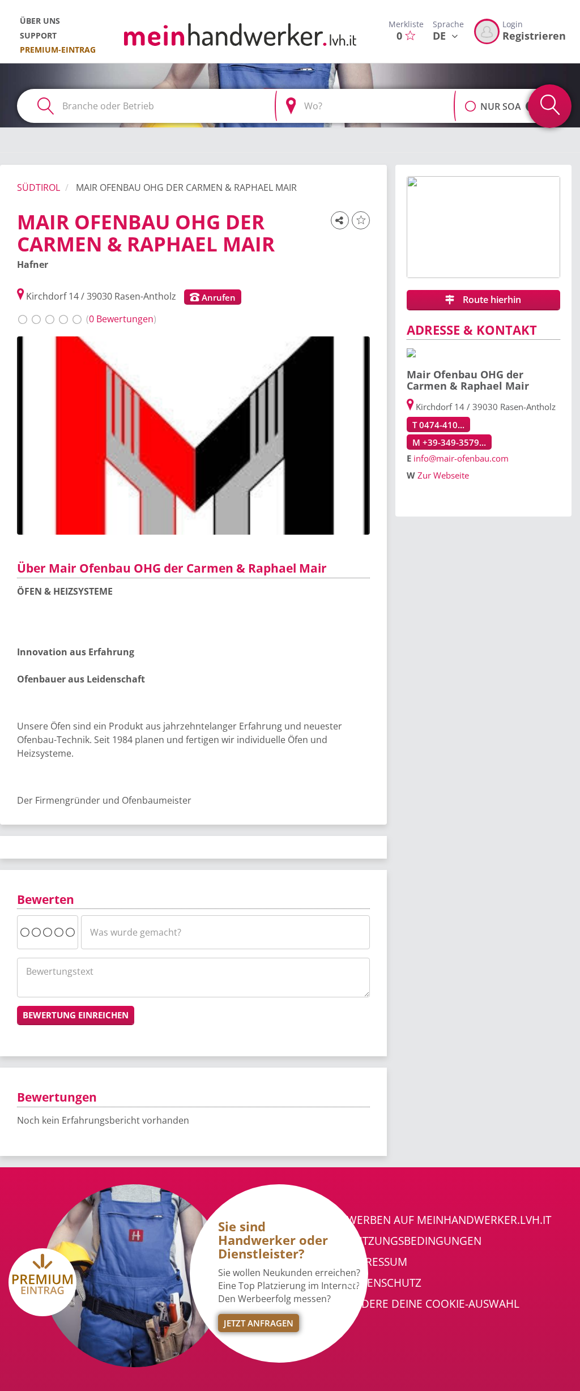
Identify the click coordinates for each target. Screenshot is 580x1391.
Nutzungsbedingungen (414, 1241)
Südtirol (38, 187)
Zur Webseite (443, 475)
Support (38, 35)
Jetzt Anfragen (258, 1323)
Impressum (377, 1262)
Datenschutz (384, 1282)
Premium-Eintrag (58, 49)
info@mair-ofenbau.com (461, 458)
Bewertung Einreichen (76, 1015)
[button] (470, 100)
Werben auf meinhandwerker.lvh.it (449, 1220)
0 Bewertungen (121, 319)
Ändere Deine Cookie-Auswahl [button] (433, 1303)
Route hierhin (490, 299)
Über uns (40, 20)
